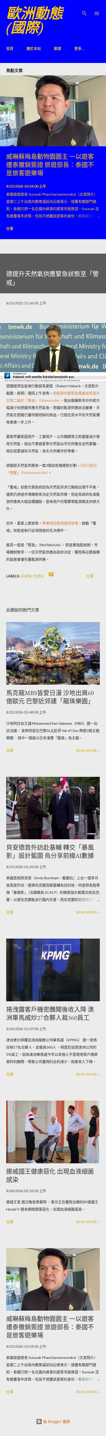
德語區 (38, 576)
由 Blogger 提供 (56, 1421)
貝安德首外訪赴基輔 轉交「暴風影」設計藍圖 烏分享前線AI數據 (50, 851)
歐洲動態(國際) (34, 20)
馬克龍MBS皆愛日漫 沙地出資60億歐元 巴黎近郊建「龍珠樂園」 (50, 697)
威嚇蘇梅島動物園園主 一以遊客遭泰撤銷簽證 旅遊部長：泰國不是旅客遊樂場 (50, 164)
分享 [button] (9, 228)
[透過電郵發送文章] (51, 576)
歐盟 (57, 48)
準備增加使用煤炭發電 (60, 523)
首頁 (9, 48)
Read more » (88, 750)
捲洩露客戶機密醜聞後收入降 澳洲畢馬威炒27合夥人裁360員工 (50, 1013)
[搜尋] (84, 9)
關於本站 (33, 48)
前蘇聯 (26, 576)
